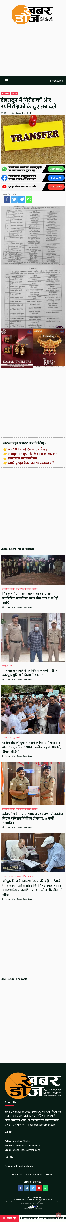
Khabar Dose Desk (23, 113)
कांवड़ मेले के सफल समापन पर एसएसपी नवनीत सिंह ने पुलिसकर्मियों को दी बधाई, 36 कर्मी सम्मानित (32, 818)
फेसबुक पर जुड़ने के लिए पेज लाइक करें (32, 454)
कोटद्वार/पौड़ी (7, 666)
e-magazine (56, 80)
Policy (49, 1174)
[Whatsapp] (29, 199)
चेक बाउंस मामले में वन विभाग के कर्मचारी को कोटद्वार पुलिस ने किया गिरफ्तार (30, 673)
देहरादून (14, 93)
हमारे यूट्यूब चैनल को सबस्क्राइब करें (31, 463)
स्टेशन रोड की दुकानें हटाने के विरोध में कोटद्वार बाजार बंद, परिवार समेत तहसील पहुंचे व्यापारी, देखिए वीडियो (31, 747)
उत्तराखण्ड (5, 93)
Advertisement (34, 1174)
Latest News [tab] (8, 549)
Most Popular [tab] (26, 549)
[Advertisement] (33, 54)
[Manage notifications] (58, 1214)
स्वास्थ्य (13, 876)
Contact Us (17, 1174)
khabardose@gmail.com (41, 1124)
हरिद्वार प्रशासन (32, 589)
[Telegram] (21, 199)
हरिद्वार (12, 589)
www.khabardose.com (27, 1145)
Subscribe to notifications (19, 1166)
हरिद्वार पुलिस (21, 589)
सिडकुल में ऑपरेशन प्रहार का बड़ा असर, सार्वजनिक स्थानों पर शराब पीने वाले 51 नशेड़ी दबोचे (30, 598)
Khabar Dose (36, 1197)
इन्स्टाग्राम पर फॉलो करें (22, 458)
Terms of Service (31, 1181)
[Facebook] (7, 199)
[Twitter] (14, 199)
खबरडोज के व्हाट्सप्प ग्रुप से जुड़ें (27, 449)
